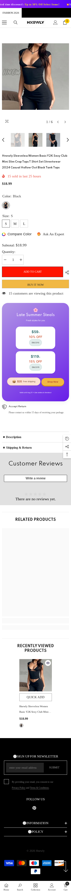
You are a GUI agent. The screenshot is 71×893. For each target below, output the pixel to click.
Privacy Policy (18, 787)
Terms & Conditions (39, 787)
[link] (35, 620)
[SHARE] (66, 272)
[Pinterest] (34, 807)
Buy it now (35, 284)
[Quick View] (48, 663)
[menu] (4, 22)
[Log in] (55, 22)
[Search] (15, 22)
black (21, 725)
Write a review (36, 478)
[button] (57, 122)
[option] (35, 76)
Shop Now (52, 381)
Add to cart (32, 271)
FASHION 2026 (11, 12)
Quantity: (8, 252)
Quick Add (36, 697)
